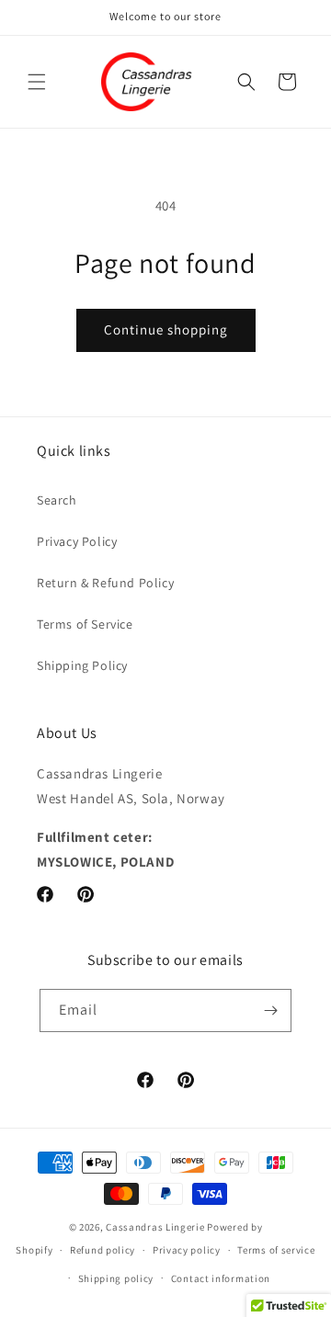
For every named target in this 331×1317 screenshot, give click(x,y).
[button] (37, 82)
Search (57, 500)
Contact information (220, 1278)
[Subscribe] (270, 1010)
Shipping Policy (82, 665)
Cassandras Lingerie (155, 1226)
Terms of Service (85, 624)
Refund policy (102, 1249)
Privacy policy (187, 1249)
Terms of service (275, 1249)
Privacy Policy (77, 541)
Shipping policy (116, 1278)
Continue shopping (166, 329)
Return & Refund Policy (105, 582)
